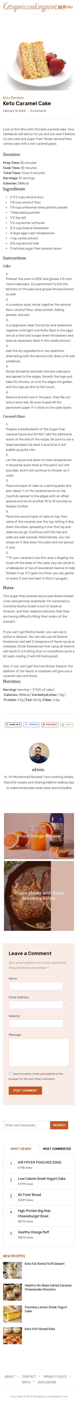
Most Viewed (21, 1149)
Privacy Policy (55, 1376)
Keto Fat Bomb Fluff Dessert (45, 1264)
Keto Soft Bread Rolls (40, 1329)
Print (69, 725)
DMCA (26, 1382)
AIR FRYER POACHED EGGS (39, 1162)
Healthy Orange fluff (33, 1232)
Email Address (19, 997)
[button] (65, 7)
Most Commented (57, 1149)
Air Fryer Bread (29, 1195)
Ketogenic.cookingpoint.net (34, 7)
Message (15, 1035)
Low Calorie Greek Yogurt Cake (42, 1179)
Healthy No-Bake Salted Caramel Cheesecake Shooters (48, 1287)
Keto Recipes (13, 98)
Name (13, 978)
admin (38, 769)
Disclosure (47, 1382)
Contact (29, 1376)
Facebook (33, 725)
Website (14, 1016)
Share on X (14, 725)
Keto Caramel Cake (27, 103)
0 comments (38, 111)
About (10, 1376)
